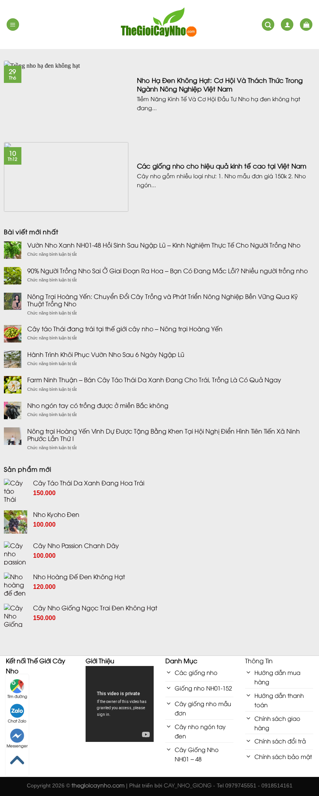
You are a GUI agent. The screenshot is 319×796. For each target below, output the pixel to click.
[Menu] (13, 24)
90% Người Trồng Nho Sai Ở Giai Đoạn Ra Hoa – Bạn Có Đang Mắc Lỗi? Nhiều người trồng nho (167, 270)
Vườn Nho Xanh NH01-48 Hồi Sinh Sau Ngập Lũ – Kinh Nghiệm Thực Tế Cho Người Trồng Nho (163, 245)
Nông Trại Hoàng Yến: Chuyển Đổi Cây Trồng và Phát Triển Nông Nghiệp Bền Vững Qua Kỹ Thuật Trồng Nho (162, 300)
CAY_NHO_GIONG (188, 785)
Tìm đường (17, 696)
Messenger (17, 745)
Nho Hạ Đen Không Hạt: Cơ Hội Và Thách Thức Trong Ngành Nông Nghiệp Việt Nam (220, 84)
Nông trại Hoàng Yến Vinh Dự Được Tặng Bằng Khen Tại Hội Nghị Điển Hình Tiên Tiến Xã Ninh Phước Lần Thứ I (163, 434)
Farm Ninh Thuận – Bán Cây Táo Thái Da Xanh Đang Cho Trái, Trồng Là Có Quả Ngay (154, 379)
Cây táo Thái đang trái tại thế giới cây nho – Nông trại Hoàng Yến (125, 328)
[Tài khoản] (287, 24)
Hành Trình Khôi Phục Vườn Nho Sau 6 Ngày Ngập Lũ (105, 354)
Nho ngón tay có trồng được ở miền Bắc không (97, 405)
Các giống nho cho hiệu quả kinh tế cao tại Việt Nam (222, 166)
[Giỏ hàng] (306, 24)
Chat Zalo (17, 720)
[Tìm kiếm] (268, 24)
